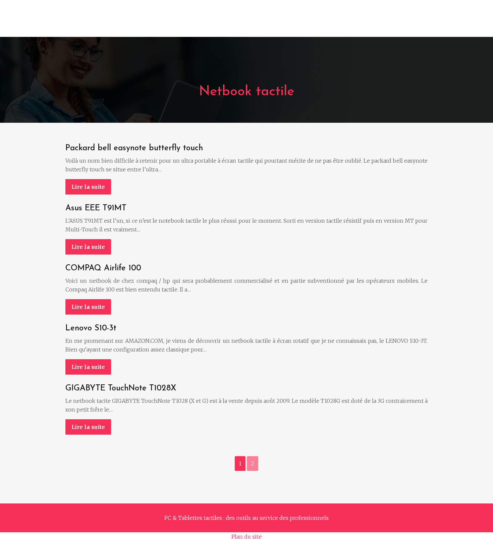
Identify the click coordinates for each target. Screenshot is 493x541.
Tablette (237, 21)
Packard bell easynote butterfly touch (134, 148)
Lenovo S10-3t (90, 328)
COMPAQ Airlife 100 (103, 268)
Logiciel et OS (278, 21)
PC (107, 21)
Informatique (140, 21)
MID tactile (369, 21)
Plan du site (246, 536)
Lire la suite (88, 186)
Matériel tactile (192, 21)
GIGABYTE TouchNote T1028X (120, 388)
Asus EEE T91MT (95, 208)
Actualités (409, 21)
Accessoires (326, 21)
